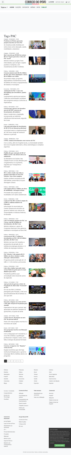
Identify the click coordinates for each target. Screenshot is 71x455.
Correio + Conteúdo (9, 391)
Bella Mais (51, 376)
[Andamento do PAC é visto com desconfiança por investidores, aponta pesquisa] (37, 96)
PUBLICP (44, 7)
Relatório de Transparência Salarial (7, 444)
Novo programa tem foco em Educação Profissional (15, 330)
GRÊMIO (32, 7)
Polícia (20, 383)
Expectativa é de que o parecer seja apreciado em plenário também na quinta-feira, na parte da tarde (15, 309)
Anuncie (51, 393)
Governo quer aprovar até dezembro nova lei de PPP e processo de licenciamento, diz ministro (14, 110)
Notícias (21, 374)
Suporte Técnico (8, 440)
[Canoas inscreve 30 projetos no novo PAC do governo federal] (37, 320)
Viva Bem (6, 399)
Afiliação (21, 393)
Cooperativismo (8, 393)
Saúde (35, 379)
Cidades (21, 381)
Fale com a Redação (39, 397)
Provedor (6, 434)
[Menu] (3, 2)
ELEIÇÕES (18, 7)
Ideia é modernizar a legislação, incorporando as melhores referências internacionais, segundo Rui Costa (15, 117)
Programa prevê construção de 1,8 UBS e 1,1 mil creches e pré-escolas (15, 261)
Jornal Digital (7, 421)
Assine (52, 2)
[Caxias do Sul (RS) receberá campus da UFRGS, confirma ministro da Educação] (37, 207)
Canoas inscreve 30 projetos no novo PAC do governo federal (14, 318)
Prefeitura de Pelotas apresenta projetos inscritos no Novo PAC (13, 42)
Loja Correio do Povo (9, 423)
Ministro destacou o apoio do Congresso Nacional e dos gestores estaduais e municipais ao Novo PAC (15, 228)
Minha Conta (7, 438)
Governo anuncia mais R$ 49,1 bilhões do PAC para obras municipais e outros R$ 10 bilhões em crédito (15, 74)
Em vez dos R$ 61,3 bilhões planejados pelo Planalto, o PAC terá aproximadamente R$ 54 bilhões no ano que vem (15, 293)
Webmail (6, 436)
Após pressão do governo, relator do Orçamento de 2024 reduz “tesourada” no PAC (15, 285)
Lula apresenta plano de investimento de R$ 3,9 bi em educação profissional (15, 127)
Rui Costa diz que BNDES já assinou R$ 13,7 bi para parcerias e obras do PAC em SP (15, 56)
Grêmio (51, 370)
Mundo (36, 370)
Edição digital (60, 2)
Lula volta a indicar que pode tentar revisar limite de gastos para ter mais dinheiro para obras (15, 269)
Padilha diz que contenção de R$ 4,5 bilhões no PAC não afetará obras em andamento (15, 154)
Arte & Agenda (53, 374)
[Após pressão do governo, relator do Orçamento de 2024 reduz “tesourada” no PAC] (37, 289)
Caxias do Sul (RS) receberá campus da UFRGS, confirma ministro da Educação (15, 202)
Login (68, 2)
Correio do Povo (23, 419)
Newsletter (7, 374)
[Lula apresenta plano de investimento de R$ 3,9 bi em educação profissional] (37, 130)
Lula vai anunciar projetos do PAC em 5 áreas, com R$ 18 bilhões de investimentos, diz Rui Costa (15, 222)
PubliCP (6, 376)
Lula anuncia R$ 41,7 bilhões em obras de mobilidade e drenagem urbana (15, 189)
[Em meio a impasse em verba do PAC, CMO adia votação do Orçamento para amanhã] (37, 306)
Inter (50, 372)
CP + (5, 429)
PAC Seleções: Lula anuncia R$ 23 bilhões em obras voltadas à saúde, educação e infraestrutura (14, 256)
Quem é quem (22, 403)
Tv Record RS (22, 424)
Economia (21, 379)
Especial (51, 383)
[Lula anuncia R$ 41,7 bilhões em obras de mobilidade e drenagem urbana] (37, 191)
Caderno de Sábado (54, 381)
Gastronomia (52, 379)
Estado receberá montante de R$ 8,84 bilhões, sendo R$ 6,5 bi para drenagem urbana (14, 180)
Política (21, 376)
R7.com (21, 426)
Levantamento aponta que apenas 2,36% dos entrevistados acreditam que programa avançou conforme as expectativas (15, 99)
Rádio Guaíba (22, 422)
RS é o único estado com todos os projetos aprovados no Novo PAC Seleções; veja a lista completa (13, 174)
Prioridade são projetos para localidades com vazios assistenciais (15, 194)
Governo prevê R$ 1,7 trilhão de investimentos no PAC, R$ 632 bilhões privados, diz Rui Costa (15, 238)
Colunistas (6, 381)
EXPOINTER (25, 7)
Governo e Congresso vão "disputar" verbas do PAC (15, 347)
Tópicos (3, 7)
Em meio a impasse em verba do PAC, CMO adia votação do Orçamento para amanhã (15, 303)
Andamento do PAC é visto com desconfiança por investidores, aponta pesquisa (15, 92)
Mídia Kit (51, 398)
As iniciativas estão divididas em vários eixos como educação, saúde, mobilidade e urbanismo (15, 47)
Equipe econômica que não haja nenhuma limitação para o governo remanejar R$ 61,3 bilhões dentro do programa (15, 353)
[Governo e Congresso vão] (37, 350)
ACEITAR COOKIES (60, 445)
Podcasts (21, 370)
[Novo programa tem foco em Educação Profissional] (37, 334)
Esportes (36, 383)
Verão (35, 381)
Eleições (6, 372)
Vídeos (20, 372)
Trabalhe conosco (23, 405)
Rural (35, 372)
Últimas (6, 370)
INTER (38, 7)
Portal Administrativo (9, 432)
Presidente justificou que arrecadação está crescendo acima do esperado (15, 276)
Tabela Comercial (53, 400)
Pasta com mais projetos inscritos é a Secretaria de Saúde (15, 323)
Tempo (36, 374)
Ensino (36, 376)
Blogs (5, 383)
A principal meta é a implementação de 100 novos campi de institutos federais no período (15, 132)
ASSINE (12, 7)
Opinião (6, 379)
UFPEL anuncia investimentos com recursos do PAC (19, 140)
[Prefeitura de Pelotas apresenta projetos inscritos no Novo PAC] (37, 45)
